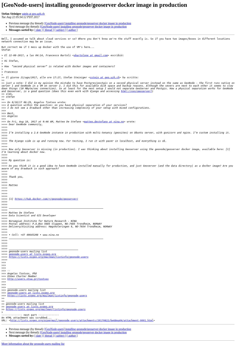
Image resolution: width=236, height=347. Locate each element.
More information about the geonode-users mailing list (32, 343)
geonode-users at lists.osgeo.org (32, 254)
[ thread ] (48, 29)
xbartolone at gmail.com (91, 55)
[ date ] (38, 29)
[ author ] (72, 29)
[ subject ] (60, 29)
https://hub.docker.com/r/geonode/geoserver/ (46, 199)
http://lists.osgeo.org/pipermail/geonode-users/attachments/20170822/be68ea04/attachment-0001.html (81, 320)
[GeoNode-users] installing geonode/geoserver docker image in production (87, 23)
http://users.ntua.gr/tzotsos (28, 279)
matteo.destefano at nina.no (104, 121)
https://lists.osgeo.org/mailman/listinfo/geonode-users (48, 257)
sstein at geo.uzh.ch (33, 13)
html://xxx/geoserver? (136, 91)
